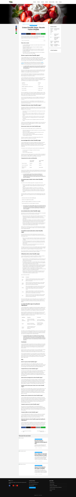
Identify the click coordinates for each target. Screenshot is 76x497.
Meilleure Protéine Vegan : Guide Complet (56, 35)
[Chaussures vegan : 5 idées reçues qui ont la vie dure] (52, 30)
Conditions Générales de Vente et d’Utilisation (56, 487)
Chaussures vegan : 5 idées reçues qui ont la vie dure (56, 29)
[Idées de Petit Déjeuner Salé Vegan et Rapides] (22, 464)
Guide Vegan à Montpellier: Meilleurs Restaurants (57, 45)
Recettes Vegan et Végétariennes (33, 25)
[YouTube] (17, 485)
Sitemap (51, 490)
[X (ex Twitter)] (15, 485)
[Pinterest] (13, 485)
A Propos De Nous (52, 482)
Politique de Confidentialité (53, 485)
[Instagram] (11, 485)
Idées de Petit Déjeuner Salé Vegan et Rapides (40, 467)
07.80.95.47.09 (32, 485)
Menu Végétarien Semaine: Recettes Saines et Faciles (41, 454)
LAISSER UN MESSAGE (32, 487)
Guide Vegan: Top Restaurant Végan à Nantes (56, 42)
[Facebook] (9, 485)
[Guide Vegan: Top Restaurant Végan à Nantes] (52, 41)
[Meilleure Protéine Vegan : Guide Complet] (52, 34)
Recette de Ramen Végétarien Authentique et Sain (41, 442)
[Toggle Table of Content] (44, 40)
